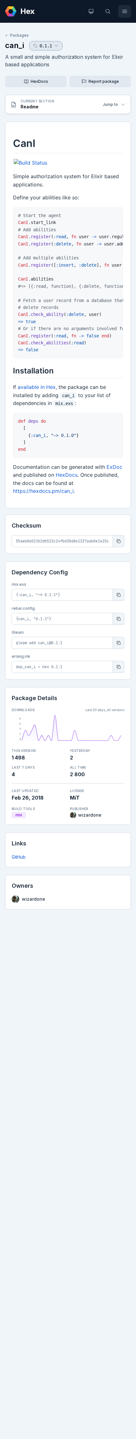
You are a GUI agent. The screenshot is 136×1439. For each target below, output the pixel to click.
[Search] (108, 11)
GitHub (19, 857)
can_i (14, 45)
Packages (19, 35)
